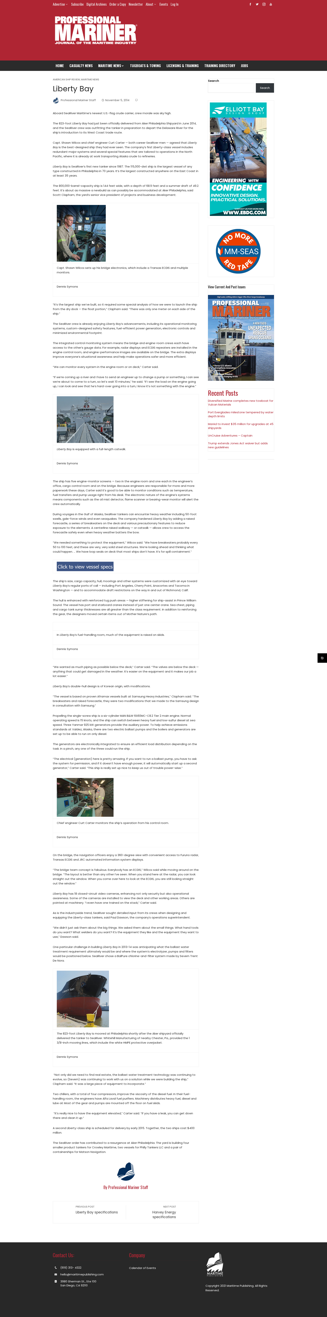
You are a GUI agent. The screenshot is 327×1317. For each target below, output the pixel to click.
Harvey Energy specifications (164, 1212)
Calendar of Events (142, 1268)
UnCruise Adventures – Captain (230, 435)
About (149, 4)
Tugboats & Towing (145, 65)
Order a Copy (117, 4)
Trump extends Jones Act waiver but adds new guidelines (238, 445)
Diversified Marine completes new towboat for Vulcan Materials (240, 403)
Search (213, 81)
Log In (174, 4)
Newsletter (136, 4)
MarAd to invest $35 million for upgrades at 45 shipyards (240, 426)
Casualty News (81, 65)
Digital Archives (96, 4)
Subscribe (77, 4)
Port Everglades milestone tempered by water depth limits (240, 414)
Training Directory (219, 65)
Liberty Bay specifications (97, 1210)
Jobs (244, 65)
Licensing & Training (183, 65)
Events (164, 4)
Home (60, 65)
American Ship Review (66, 79)
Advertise (59, 4)
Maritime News (109, 65)
